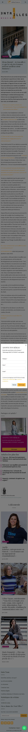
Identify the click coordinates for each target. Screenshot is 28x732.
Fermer (14, 384)
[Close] (26, 345)
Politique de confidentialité (8, 379)
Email (4, 371)
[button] (24, 728)
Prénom (4, 358)
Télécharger (21, 384)
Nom (4, 365)
